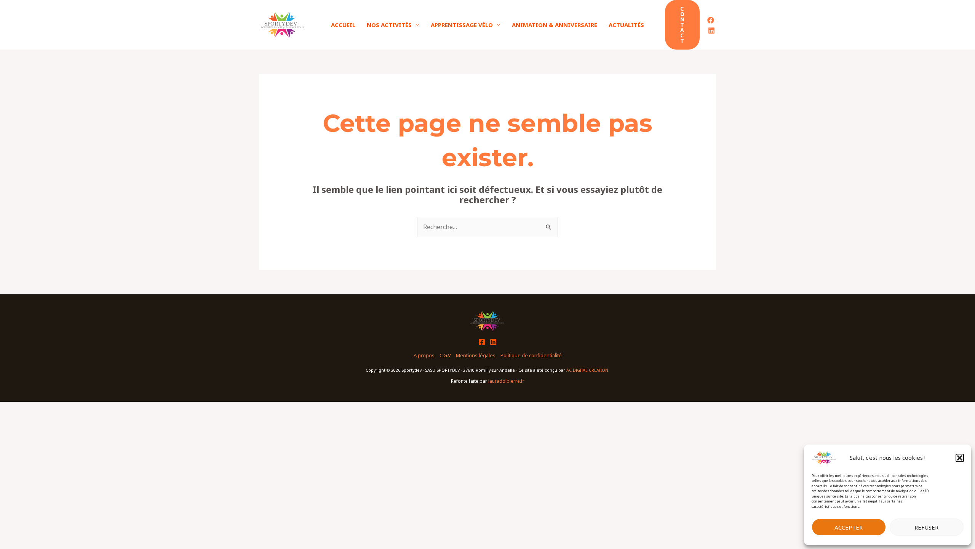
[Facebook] (710, 20)
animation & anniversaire (554, 25)
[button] (960, 458)
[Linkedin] (711, 30)
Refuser (926, 527)
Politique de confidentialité (531, 355)
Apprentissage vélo (462, 25)
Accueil (343, 25)
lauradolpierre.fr (506, 381)
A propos (424, 355)
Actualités (626, 25)
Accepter (848, 527)
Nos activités (389, 25)
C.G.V (445, 355)
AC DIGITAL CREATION (587, 370)
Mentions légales (475, 355)
